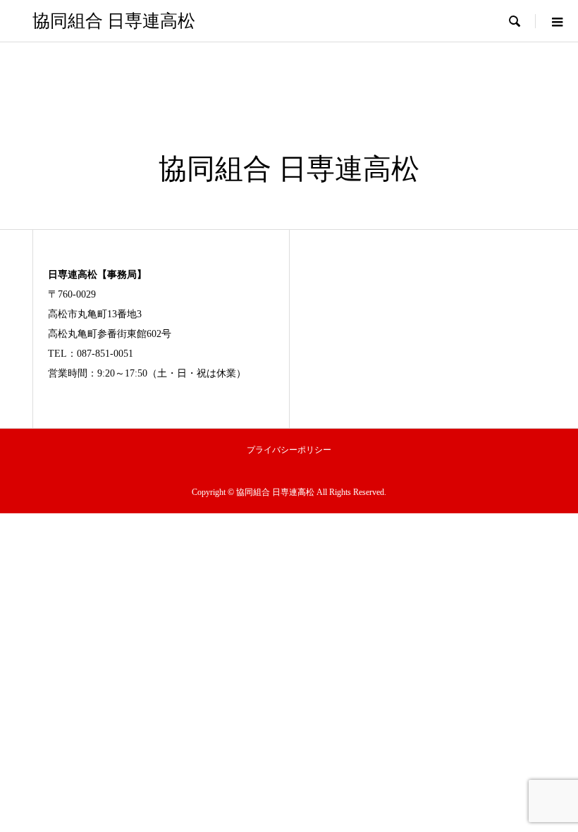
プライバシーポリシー (289, 450)
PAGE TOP (553, 792)
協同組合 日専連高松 (113, 20)
